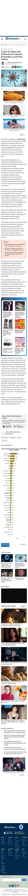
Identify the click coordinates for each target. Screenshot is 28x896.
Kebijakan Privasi (17, 890)
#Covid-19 (4, 440)
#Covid (19, 437)
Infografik (10, 852)
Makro (9, 839)
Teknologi (17, 846)
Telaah (16, 852)
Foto (23, 855)
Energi (2, 843)
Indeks (2, 863)
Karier (21, 889)
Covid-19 (11, 148)
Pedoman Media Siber (7, 890)
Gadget (16, 845)
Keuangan (10, 840)
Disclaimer (24, 890)
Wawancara (17, 855)
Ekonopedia (24, 837)
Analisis (9, 853)
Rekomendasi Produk (7, 298)
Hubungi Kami (15, 892)
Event (2, 871)
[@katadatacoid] (18, 885)
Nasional (11, 44)
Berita (5, 49)
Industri (16, 44)
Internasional (22, 44)
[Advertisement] (14, 806)
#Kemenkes (5, 437)
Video (23, 849)
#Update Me (13, 437)
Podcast (24, 856)
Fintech (16, 842)
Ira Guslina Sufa (8, 433)
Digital (16, 837)
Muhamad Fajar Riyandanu (15, 62)
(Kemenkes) (21, 139)
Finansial (10, 837)
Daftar (24, 879)
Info (2, 862)
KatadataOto (4, 872)
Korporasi (10, 843)
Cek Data (10, 855)
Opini (16, 853)
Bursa (9, 842)
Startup (16, 843)
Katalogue (24, 853)
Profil (23, 842)
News (23, 850)
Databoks (3, 869)
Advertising (16, 889)
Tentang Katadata (9, 889)
